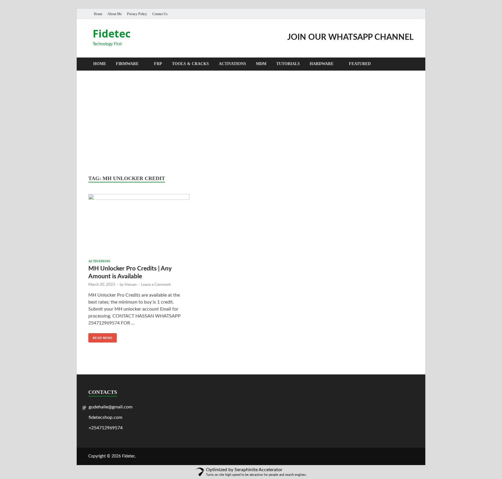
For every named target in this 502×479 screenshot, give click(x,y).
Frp (158, 64)
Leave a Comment (156, 285)
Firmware (127, 64)
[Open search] (410, 64)
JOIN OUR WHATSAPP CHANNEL (350, 37)
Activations (232, 64)
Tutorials (288, 64)
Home (98, 14)
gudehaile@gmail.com (110, 407)
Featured (360, 64)
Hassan (131, 285)
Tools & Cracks (190, 64)
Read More (100, 336)
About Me (114, 14)
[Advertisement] (251, 123)
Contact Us (160, 14)
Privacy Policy (137, 14)
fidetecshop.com (105, 417)
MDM (261, 64)
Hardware (322, 64)
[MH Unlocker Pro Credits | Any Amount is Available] (138, 225)
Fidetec (112, 33)
